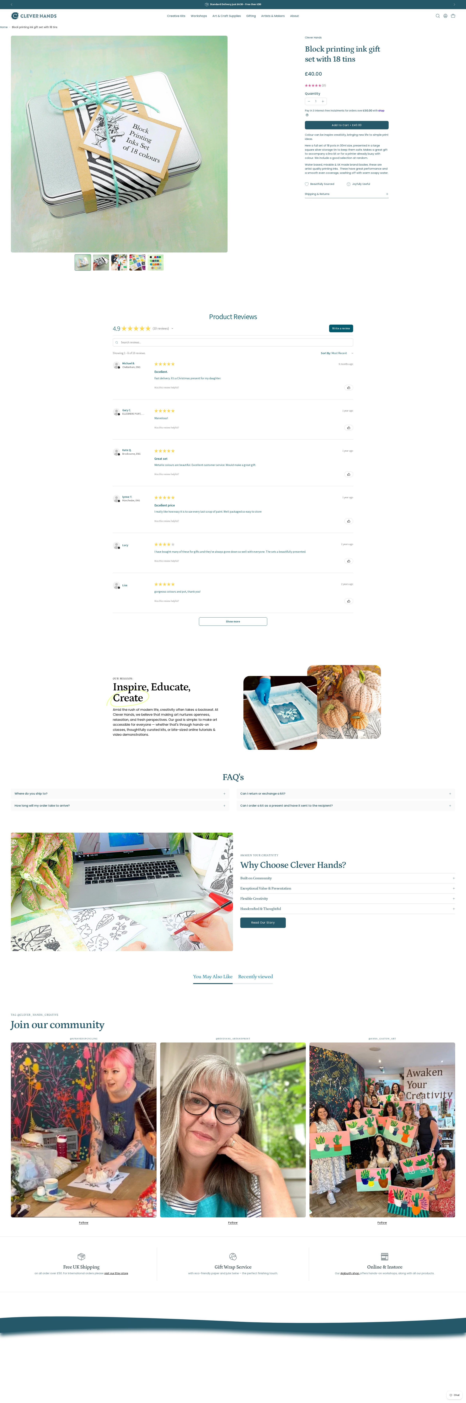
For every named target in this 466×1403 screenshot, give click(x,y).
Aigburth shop (350, 1273)
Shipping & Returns (317, 194)
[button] (272, 16)
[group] (233, 4)
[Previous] (11, 4)
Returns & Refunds (204, 1357)
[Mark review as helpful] (348, 388)
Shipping (197, 1351)
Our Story (198, 1339)
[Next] (454, 4)
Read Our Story (263, 922)
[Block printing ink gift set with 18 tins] (83, 262)
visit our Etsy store (116, 1273)
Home (4, 27)
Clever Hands (313, 37)
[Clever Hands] (33, 16)
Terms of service (203, 1345)
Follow (83, 1222)
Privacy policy (201, 1363)
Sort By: (326, 353)
